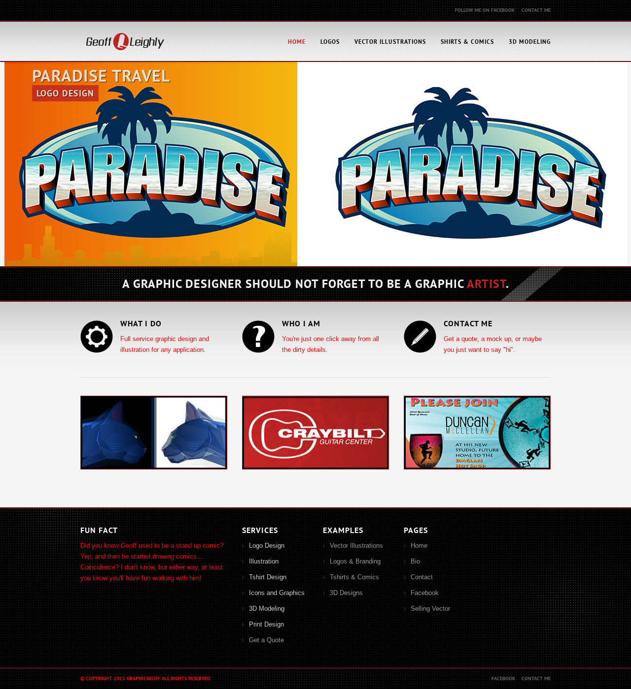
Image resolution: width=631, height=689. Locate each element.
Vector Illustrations (390, 42)
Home (297, 42)
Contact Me (536, 10)
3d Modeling (530, 42)
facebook (503, 678)
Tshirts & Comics (354, 577)
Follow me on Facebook (485, 10)
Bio (415, 561)
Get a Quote (266, 640)
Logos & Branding (355, 561)
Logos (330, 42)
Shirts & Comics (467, 42)
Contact (422, 577)
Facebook (425, 592)
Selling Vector (430, 608)
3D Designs (346, 592)
